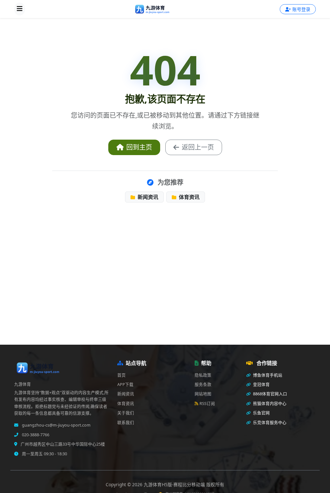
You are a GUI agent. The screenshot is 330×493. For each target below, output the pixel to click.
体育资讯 (188, 197)
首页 (121, 375)
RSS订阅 (207, 403)
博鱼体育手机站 (267, 375)
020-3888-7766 (35, 435)
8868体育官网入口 (269, 394)
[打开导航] (19, 9)
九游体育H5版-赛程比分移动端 (175, 484)
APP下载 (125, 384)
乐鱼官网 (261, 413)
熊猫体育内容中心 (269, 403)
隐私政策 (203, 375)
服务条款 (203, 384)
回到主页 (139, 147)
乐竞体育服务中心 (269, 422)
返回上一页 (198, 147)
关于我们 (125, 413)
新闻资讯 (147, 197)
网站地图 (203, 394)
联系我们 (125, 422)
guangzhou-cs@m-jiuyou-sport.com (56, 425)
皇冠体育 (261, 384)
